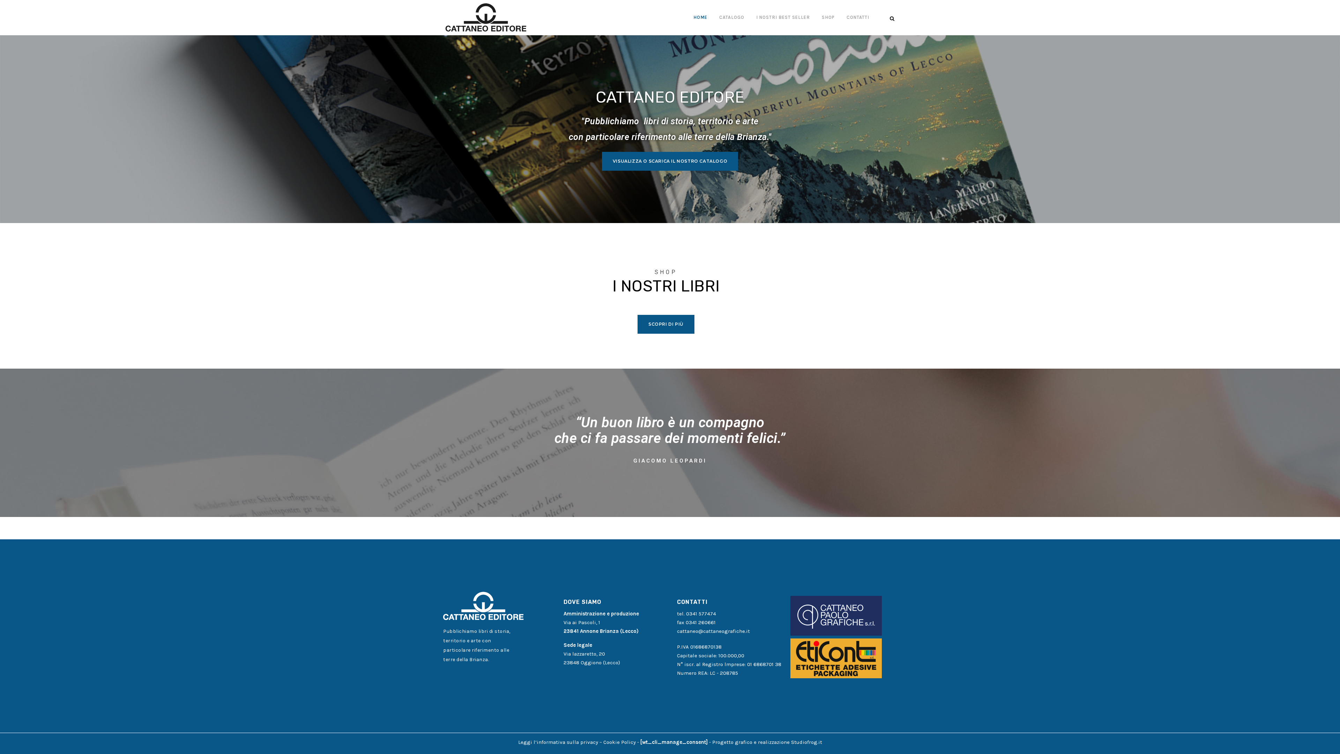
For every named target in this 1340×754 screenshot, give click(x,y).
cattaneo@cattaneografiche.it (713, 631)
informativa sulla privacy (567, 742)
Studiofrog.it (806, 742)
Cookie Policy (619, 742)
